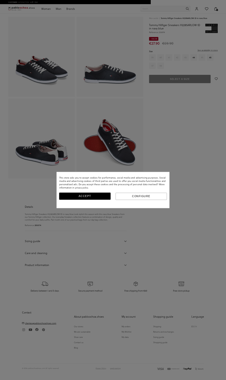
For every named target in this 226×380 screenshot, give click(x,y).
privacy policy (81, 187)
